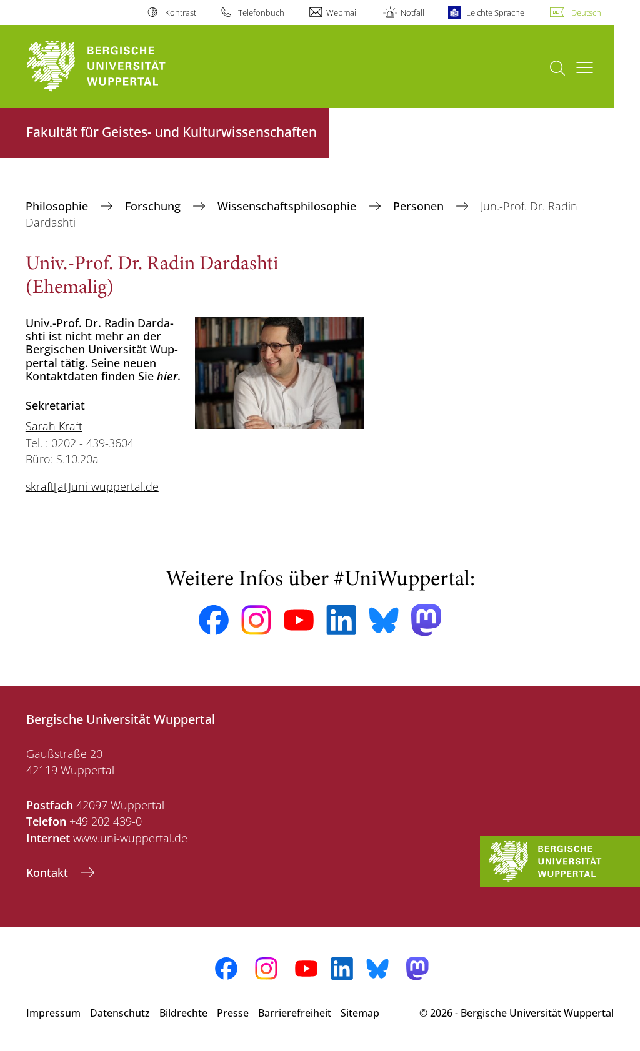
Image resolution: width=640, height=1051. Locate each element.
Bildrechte (183, 1013)
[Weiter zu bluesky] (384, 620)
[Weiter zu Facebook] (214, 620)
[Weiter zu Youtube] (299, 620)
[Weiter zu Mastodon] (426, 620)
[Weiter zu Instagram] (256, 620)
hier (167, 375)
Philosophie (58, 206)
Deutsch (586, 12)
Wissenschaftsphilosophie (288, 206)
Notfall (412, 12)
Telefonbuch (261, 12)
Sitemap (360, 1013)
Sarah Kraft (54, 425)
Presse (233, 1013)
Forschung (154, 206)
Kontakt (48, 872)
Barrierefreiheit (294, 1013)
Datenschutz (120, 1013)
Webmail (342, 12)
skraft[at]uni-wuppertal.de (92, 486)
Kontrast (180, 12)
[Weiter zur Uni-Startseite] (119, 66)
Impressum (53, 1013)
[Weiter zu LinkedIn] (341, 619)
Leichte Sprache (495, 12)
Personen (420, 206)
